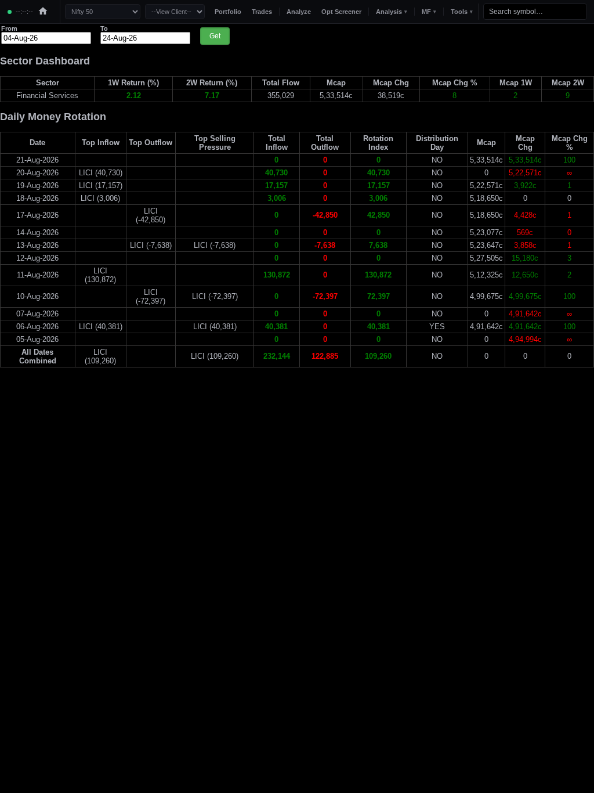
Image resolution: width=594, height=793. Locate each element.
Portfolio (228, 11)
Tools (462, 11)
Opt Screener (341, 11)
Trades (262, 11)
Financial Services (47, 95)
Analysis (391, 11)
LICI (86, 172)
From (9, 28)
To (104, 28)
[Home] (43, 12)
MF (429, 11)
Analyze (299, 11)
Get (214, 36)
